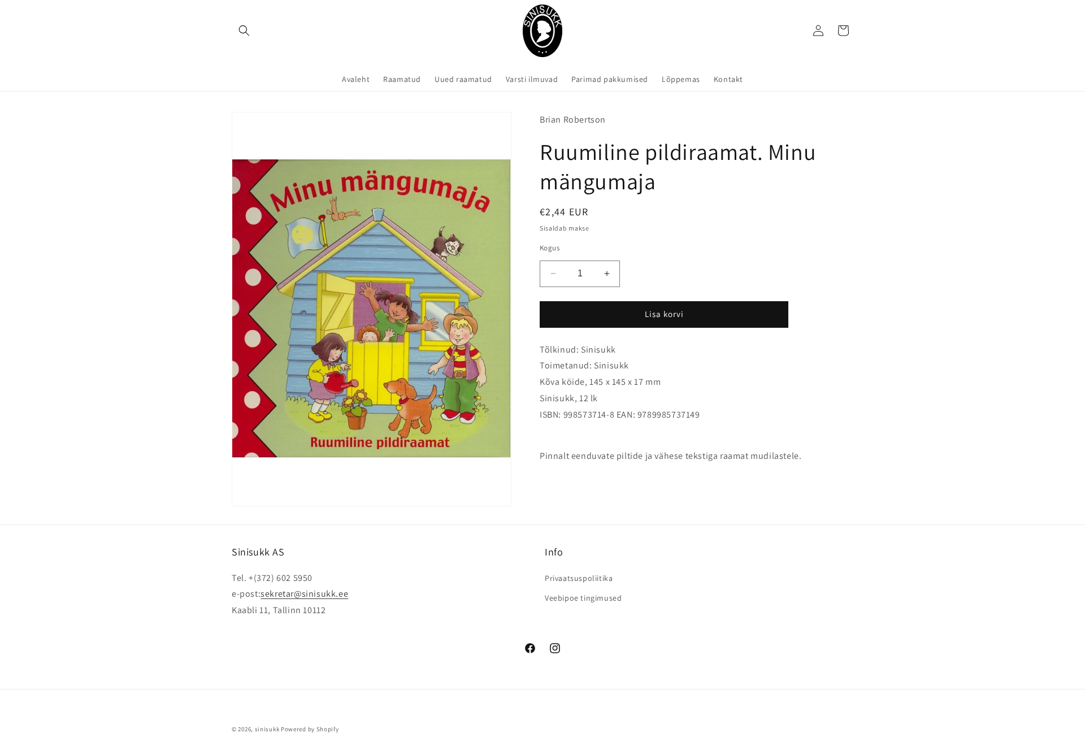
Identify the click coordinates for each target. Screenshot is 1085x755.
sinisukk (267, 729)
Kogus (549, 248)
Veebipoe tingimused (583, 598)
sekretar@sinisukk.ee (304, 594)
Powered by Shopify (310, 729)
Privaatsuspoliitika (579, 578)
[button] (244, 30)
